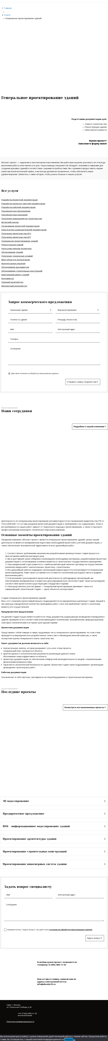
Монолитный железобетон (14, 286)
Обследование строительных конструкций (21, 271)
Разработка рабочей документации (18, 207)
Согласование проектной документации (20, 226)
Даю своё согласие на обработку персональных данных (35, 373)
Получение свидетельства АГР (16, 237)
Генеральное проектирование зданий (19, 241)
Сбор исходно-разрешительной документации (23, 229)
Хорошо (68, 1039)
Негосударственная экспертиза (16, 248)
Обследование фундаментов (15, 267)
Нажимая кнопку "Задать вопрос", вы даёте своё (49, 929)
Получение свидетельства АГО (16, 233)
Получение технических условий (17, 256)
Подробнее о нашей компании (88, 426)
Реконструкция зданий (12, 244)
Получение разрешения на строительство (21, 218)
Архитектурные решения (13, 263)
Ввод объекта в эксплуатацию (15, 259)
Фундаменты (7, 278)
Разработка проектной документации (19, 199)
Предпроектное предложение (15, 211)
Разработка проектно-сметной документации (23, 203)
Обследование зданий (12, 252)
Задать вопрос (93, 938)
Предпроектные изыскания (14, 214)
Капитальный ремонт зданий (15, 274)
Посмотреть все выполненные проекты (84, 707)
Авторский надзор (10, 222)
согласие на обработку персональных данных (70, 929)
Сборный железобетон (12, 282)
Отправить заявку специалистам (81, 382)
